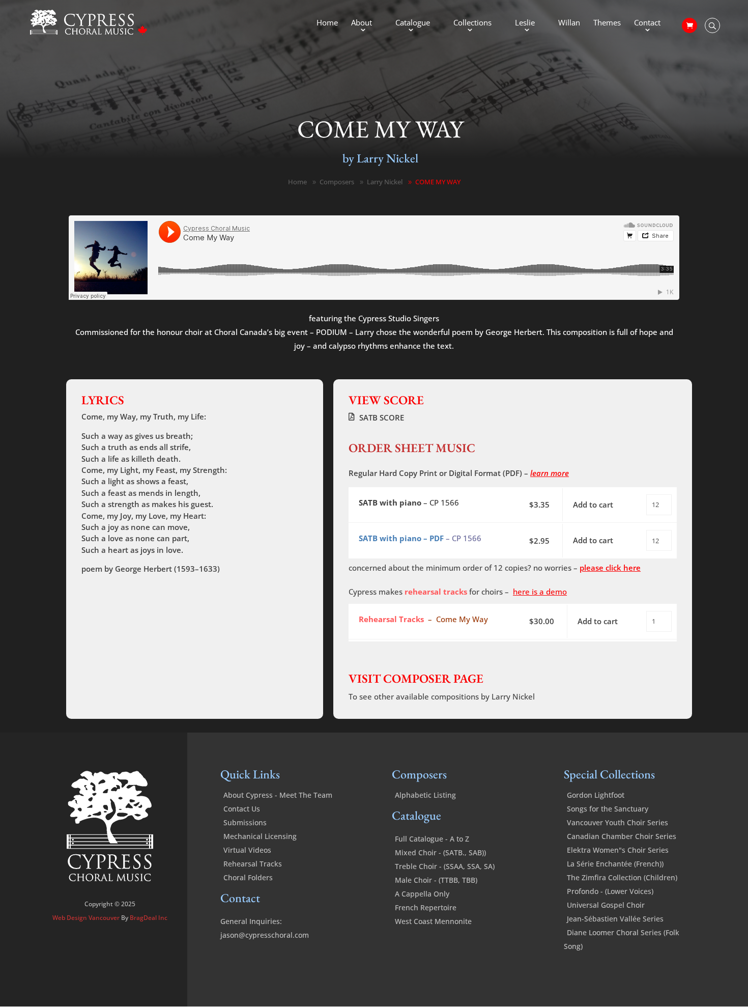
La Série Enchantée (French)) (615, 864)
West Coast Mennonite (433, 921)
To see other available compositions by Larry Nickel (442, 696)
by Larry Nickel (380, 158)
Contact (647, 23)
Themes (607, 23)
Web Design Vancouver (86, 917)
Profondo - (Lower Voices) (610, 891)
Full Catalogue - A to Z (432, 839)
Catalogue (412, 23)
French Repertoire (425, 907)
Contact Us (241, 809)
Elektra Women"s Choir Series (618, 850)
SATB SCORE (381, 417)
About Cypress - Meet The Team (277, 795)
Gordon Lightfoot (595, 795)
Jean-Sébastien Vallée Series (615, 919)
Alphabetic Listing (425, 795)
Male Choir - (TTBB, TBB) (436, 880)
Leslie (525, 23)
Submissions (245, 822)
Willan (569, 23)
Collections (472, 23)
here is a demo (540, 591)
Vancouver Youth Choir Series (617, 822)
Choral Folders (248, 877)
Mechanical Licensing (260, 836)
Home (327, 23)
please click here (610, 568)
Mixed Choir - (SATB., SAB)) (440, 852)
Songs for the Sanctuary (607, 809)
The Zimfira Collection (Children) (622, 877)
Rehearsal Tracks (252, 864)
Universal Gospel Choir (606, 905)
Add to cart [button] (593, 504)
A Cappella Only (422, 894)
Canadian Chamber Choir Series (621, 836)
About (361, 23)
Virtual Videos (247, 850)
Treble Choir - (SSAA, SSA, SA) (445, 866)
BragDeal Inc (148, 917)
